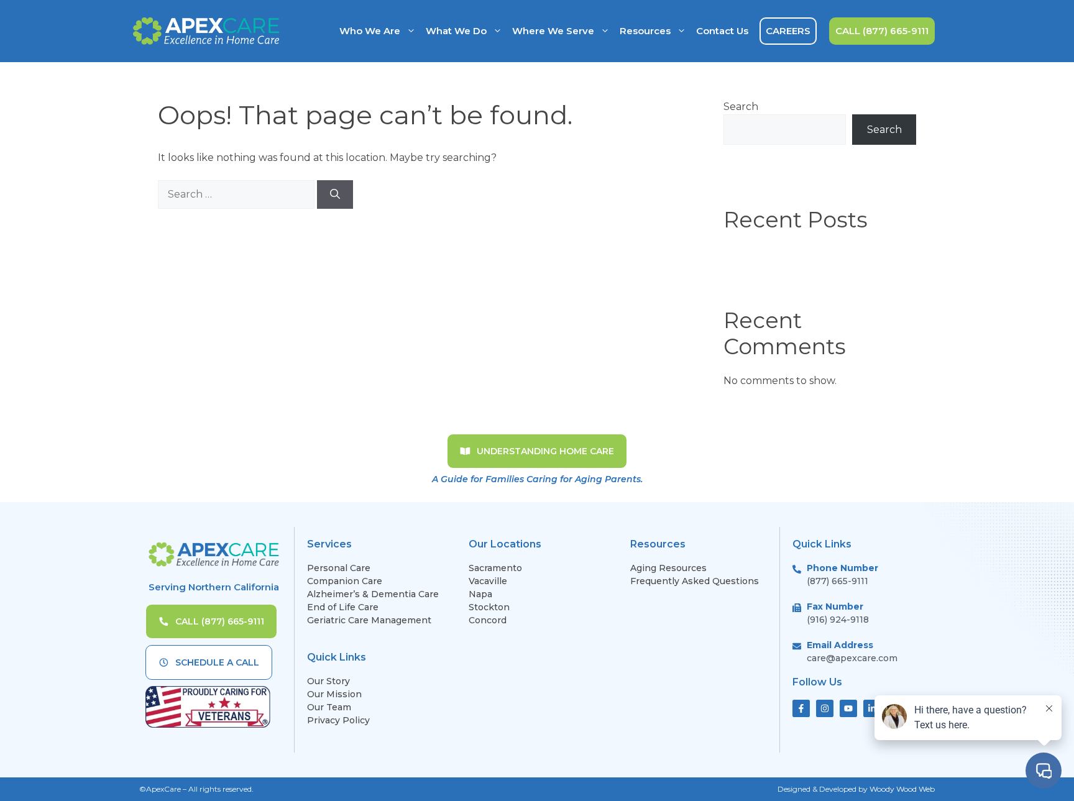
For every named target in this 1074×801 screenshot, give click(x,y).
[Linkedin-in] (872, 708)
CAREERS (788, 31)
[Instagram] (824, 708)
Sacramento (495, 568)
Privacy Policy (338, 720)
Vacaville (488, 581)
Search (740, 106)
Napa (480, 594)
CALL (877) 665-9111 (882, 31)
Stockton (489, 607)
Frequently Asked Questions (695, 581)
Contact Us (722, 31)
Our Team (329, 707)
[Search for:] (237, 194)
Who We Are (369, 31)
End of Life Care (343, 607)
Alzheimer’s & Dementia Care (373, 594)
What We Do (456, 31)
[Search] (335, 194)
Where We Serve (553, 31)
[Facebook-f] (801, 708)
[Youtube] (848, 708)
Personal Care (338, 568)
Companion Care (344, 581)
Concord (488, 620)
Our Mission (334, 694)
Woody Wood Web (902, 789)
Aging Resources (668, 568)
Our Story (328, 681)
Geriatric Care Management (369, 620)
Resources (645, 31)
